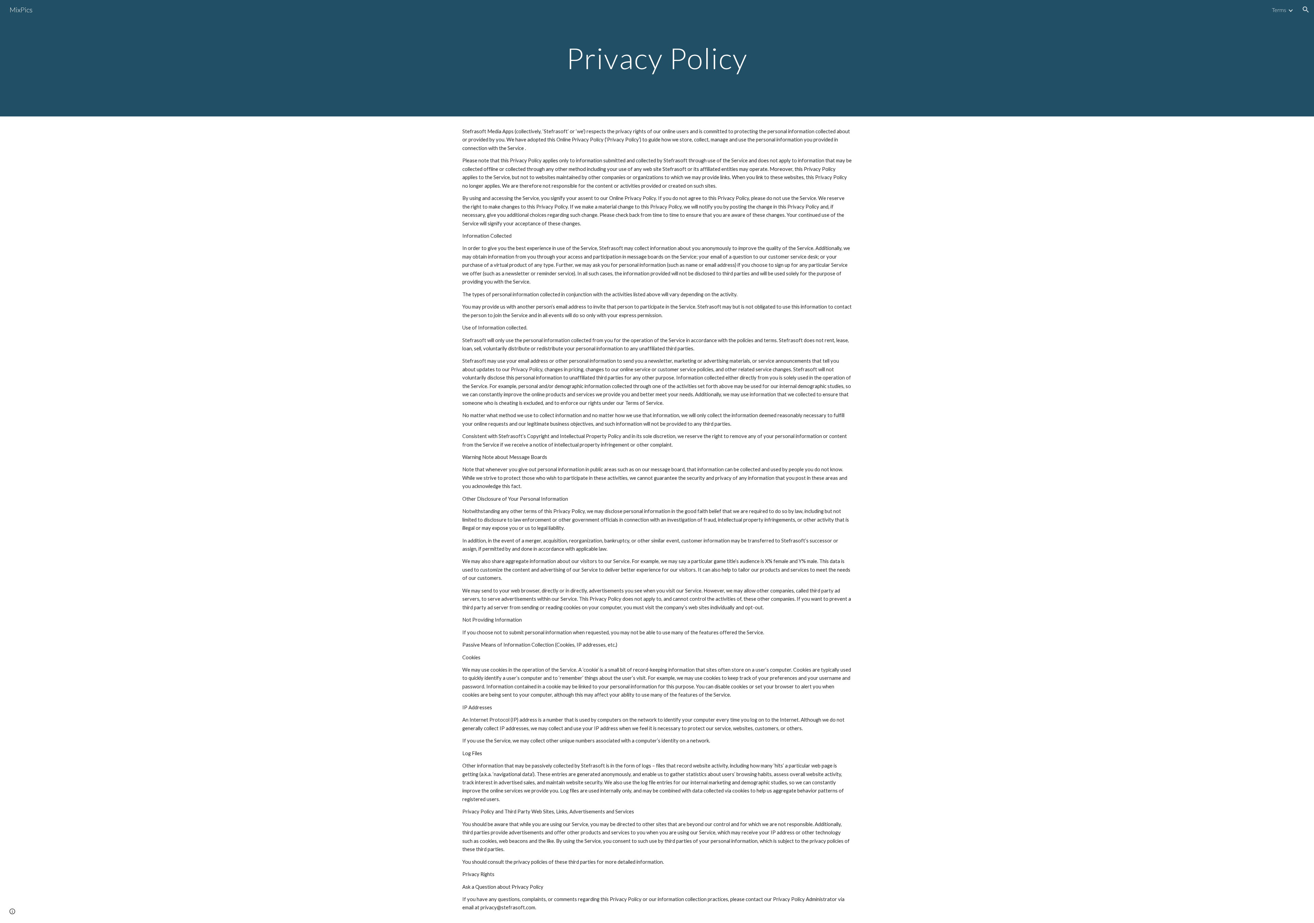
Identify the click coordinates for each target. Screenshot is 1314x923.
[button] (1306, 9)
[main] (657, 58)
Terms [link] (1279, 10)
